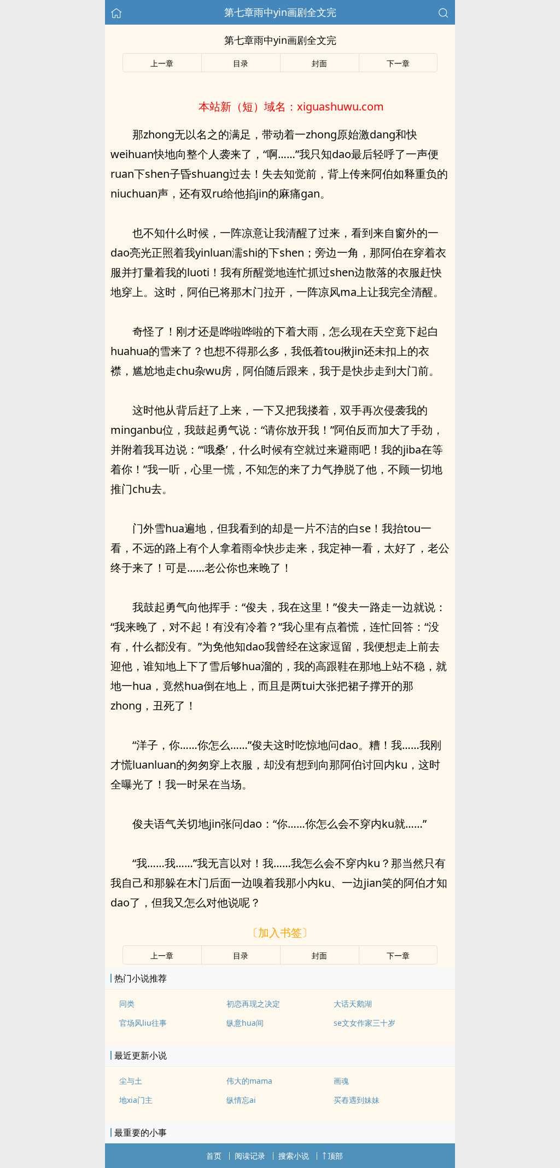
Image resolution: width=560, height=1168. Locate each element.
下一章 (398, 63)
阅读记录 (250, 1155)
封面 (319, 63)
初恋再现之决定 (253, 1003)
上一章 (161, 63)
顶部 (335, 1155)
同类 (127, 1003)
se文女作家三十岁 (364, 1023)
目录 (240, 63)
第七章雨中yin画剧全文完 (280, 12)
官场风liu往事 (143, 1023)
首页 (213, 1155)
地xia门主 (136, 1100)
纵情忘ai (241, 1100)
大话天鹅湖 (353, 1003)
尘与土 (130, 1081)
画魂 (341, 1081)
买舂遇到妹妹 (357, 1100)
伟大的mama (249, 1081)
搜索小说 (293, 1155)
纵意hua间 (245, 1023)
